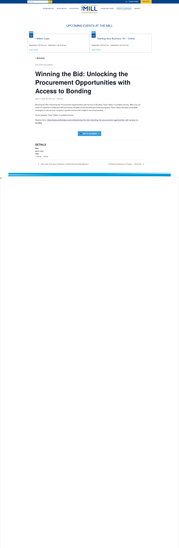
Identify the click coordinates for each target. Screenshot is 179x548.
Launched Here (107, 8)
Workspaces (48, 8)
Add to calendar (90, 134)
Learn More (33, 50)
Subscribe (133, 2)
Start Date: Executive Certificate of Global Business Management (64, 164)
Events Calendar (124, 8)
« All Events (40, 58)
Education (74, 8)
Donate (146, 2)
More (136, 8)
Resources (61, 8)
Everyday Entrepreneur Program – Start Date (125, 164)
